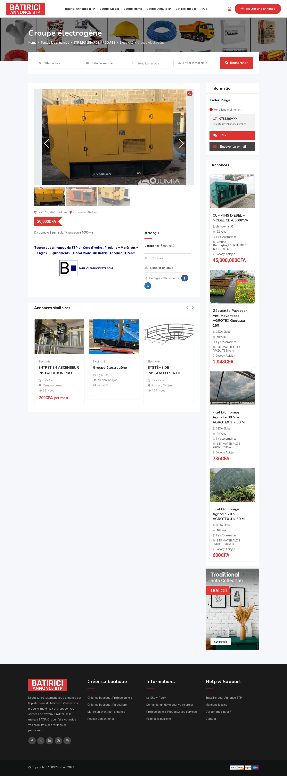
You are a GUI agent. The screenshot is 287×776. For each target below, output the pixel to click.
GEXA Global (223, 331)
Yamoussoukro (52, 385)
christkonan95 (225, 226)
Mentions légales (216, 704)
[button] (187, 308)
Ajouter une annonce (260, 9)
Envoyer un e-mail (232, 146)
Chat (223, 135)
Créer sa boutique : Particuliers (107, 704)
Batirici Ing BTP (186, 9)
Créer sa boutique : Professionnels (109, 697)
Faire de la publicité (158, 718)
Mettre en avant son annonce (106, 711)
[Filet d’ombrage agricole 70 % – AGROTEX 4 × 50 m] (232, 485)
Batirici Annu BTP (159, 9)
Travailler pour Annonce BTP (224, 697)
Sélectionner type (148, 63)
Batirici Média (109, 9)
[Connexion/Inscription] (229, 9)
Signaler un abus (161, 268)
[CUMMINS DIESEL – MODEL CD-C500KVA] (232, 191)
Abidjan (92, 212)
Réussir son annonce (101, 718)
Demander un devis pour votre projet (169, 704)
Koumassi (79, 212)
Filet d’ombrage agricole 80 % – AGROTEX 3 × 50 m (229, 417)
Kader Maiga (219, 100)
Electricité (167, 246)
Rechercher (239, 63)
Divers (230, 350)
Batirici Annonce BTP (80, 9)
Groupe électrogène (110, 367)
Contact (211, 718)
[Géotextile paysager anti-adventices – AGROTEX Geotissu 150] (232, 286)
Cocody (220, 254)
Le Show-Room (156, 697)
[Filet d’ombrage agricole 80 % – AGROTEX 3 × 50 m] (232, 388)
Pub (204, 9)
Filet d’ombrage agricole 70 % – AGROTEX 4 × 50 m (229, 514)
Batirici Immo (133, 9)
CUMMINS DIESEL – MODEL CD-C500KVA (230, 218)
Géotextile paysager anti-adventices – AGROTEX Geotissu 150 (230, 318)
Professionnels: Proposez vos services (171, 711)
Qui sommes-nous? (218, 711)
